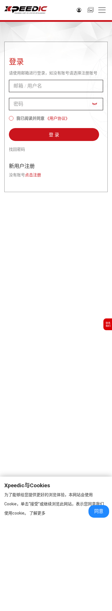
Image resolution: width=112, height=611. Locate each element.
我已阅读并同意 (30, 118)
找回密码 (17, 149)
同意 (98, 511)
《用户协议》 (57, 118)
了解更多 (37, 513)
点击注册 (33, 175)
